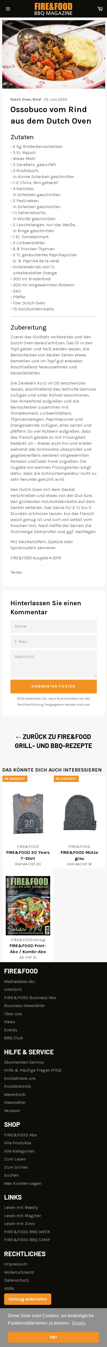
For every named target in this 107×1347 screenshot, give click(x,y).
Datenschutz (16, 1280)
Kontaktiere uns (20, 1078)
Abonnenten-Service (24, 1062)
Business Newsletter (24, 1005)
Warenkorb (15, 1094)
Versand (12, 1110)
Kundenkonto (17, 1086)
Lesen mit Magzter (22, 1215)
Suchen (11, 1175)
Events (10, 1029)
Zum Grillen (16, 1167)
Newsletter (15, 1102)
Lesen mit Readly (21, 1207)
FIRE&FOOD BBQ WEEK (27, 1231)
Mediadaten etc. (20, 981)
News (9, 1021)
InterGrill (13, 989)
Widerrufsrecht (19, 1272)
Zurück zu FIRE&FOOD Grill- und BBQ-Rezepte (53, 740)
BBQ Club (13, 1037)
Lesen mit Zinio (19, 1223)
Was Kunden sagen (22, 1183)
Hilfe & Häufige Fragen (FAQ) (32, 1070)
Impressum (15, 1264)
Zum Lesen (15, 1159)
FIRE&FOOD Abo (20, 1134)
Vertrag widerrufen (28, 1299)
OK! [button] (53, 1337)
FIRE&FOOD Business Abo (30, 997)
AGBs (9, 1288)
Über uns (13, 1013)
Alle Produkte (17, 1142)
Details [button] (79, 1323)
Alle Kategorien (19, 1151)
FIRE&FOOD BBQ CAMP (27, 1239)
